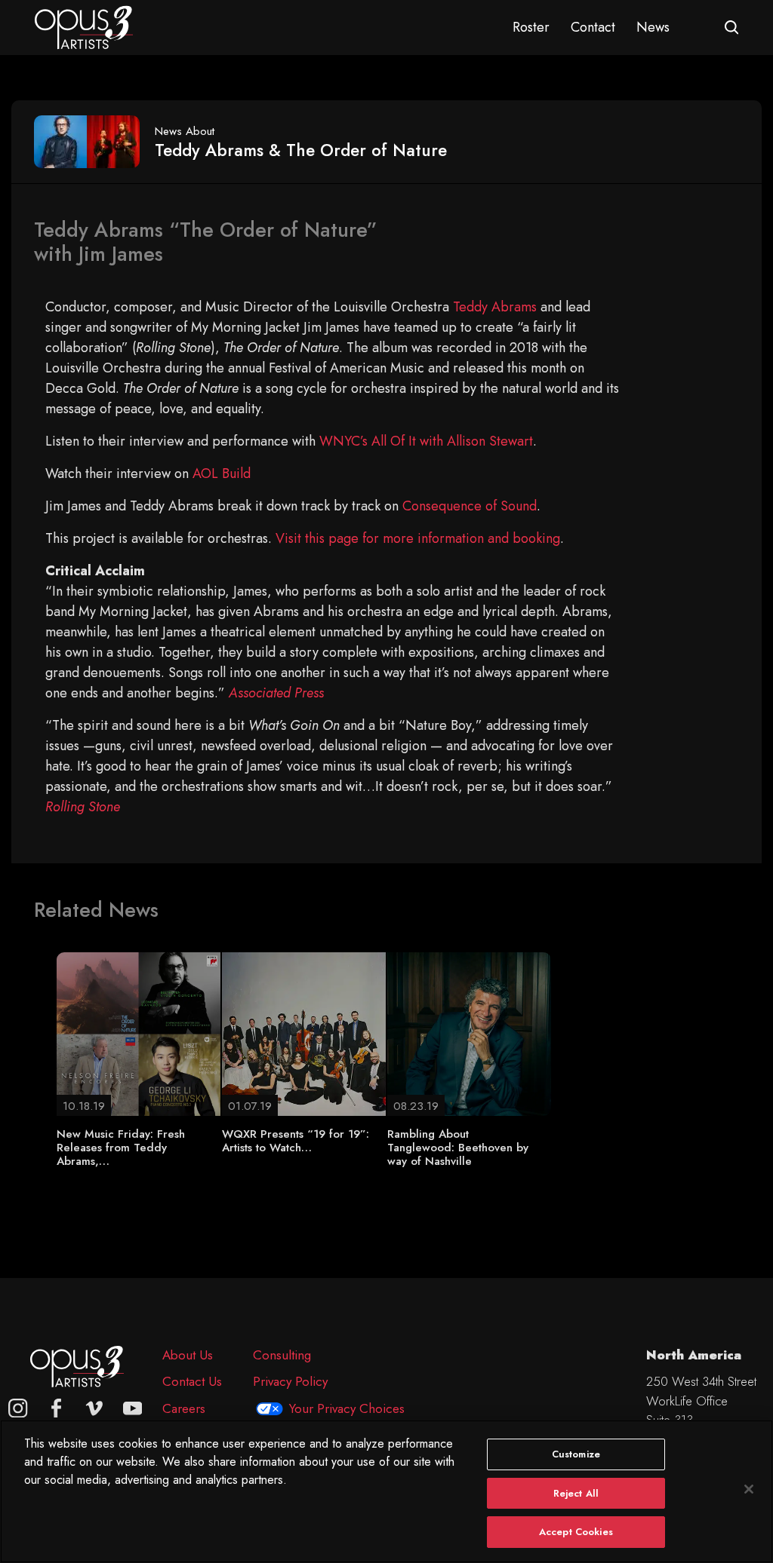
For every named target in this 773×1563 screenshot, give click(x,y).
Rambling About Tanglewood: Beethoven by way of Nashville (457, 1147)
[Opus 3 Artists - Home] (84, 26)
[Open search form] (732, 27)
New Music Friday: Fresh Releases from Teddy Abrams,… (121, 1147)
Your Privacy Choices (347, 1408)
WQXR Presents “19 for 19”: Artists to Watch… (295, 1141)
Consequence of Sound (469, 506)
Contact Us (192, 1381)
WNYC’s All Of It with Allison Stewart (426, 441)
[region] (386, 1491)
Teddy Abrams (495, 307)
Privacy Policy (290, 1381)
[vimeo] (94, 1408)
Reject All (576, 1493)
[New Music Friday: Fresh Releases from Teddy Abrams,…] (138, 1033)
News (653, 27)
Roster (531, 27)
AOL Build (221, 473)
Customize (576, 1454)
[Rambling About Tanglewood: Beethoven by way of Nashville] (469, 1033)
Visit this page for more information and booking (418, 538)
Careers (183, 1408)
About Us (187, 1355)
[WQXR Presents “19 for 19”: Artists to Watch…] (304, 1033)
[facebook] (56, 1408)
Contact (593, 27)
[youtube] (133, 1408)
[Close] (748, 1489)
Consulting (282, 1355)
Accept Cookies (576, 1532)
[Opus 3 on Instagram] (18, 1408)
